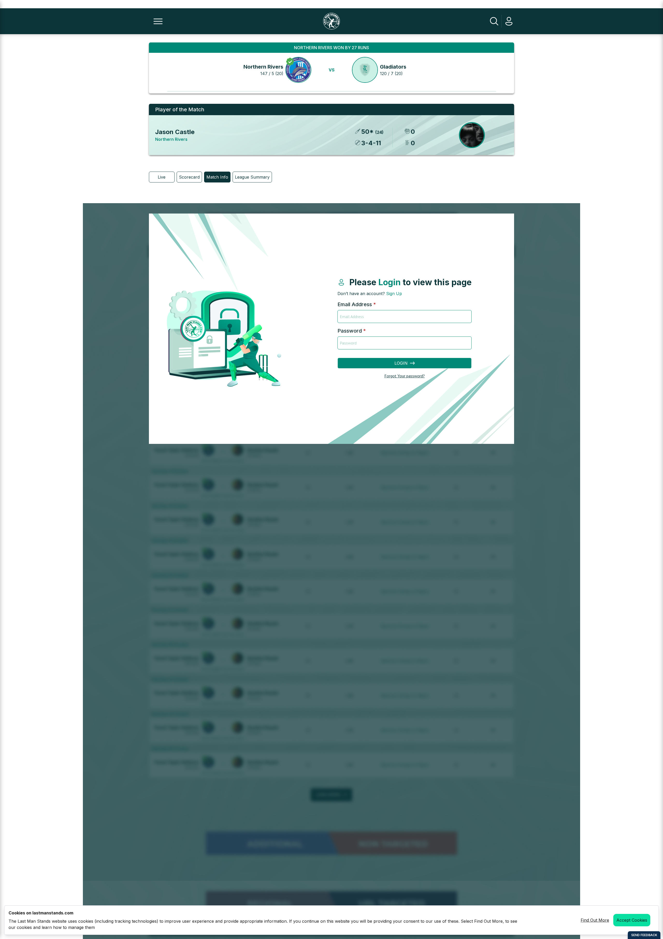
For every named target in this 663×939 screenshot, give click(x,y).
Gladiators (393, 67)
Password (351, 331)
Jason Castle (174, 132)
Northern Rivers (263, 67)
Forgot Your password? (404, 375)
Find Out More (595, 920)
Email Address (356, 304)
